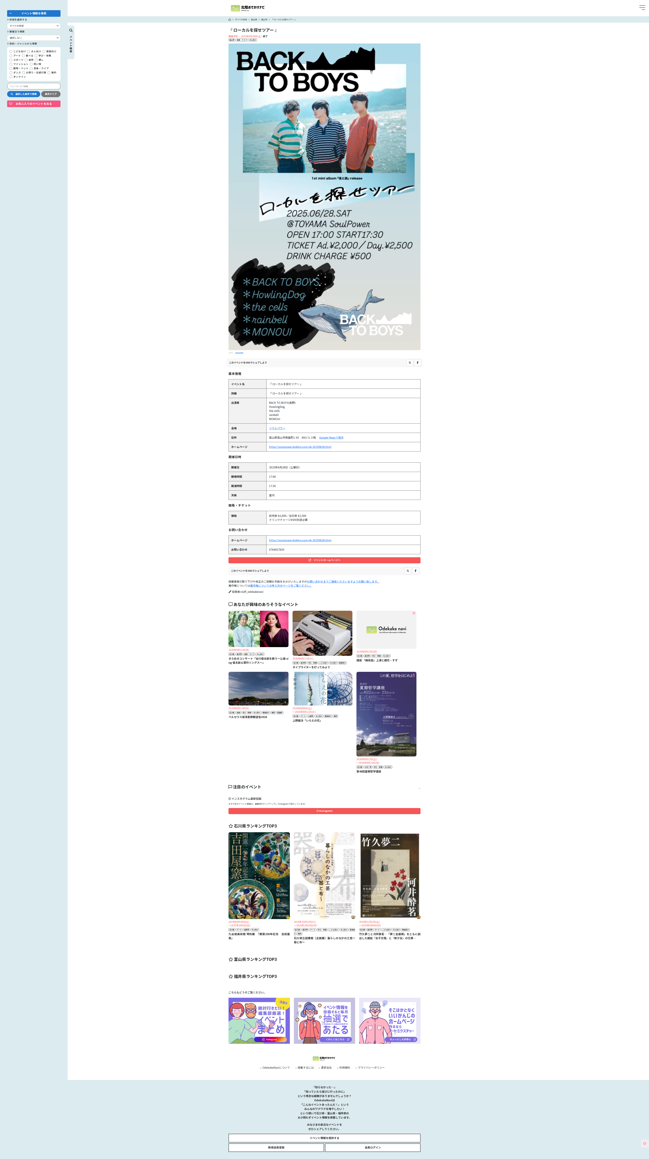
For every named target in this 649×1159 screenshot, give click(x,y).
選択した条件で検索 (25, 94)
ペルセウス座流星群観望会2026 (248, 717)
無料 (53, 72)
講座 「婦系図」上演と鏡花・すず (377, 660)
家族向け (51, 51)
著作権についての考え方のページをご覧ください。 (281, 585)
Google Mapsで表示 (331, 437)
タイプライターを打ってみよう (311, 667)
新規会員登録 (276, 1147)
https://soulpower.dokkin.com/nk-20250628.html (300, 447)
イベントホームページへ (325, 560)
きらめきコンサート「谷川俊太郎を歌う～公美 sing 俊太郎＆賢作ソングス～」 (259, 660)
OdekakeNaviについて (276, 1067)
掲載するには (305, 1067)
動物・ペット (21, 68)
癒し (41, 59)
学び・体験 (44, 55)
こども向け (19, 51)
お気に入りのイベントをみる (34, 104)
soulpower (239, 352)
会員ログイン (373, 1147)
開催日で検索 (17, 31)
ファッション (21, 64)
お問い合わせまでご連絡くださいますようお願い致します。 (343, 581)
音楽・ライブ (41, 68)
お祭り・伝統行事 (35, 72)
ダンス (17, 72)
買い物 (37, 64)
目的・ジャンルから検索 (23, 43)
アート (17, 55)
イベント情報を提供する (324, 1138)
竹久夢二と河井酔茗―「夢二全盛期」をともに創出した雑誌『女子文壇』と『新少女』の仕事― (389, 936)
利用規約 (344, 1067)
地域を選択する (18, 19)
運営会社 (326, 1067)
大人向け (35, 51)
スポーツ (18, 59)
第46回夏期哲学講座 (368, 771)
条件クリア (51, 94)
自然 (31, 59)
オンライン (19, 76)
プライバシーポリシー (371, 1067)
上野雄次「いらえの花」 (307, 720)
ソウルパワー (277, 428)
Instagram (325, 810)
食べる (29, 55)
